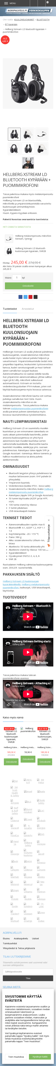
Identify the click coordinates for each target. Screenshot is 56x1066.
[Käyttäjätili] (41, 3)
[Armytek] (15, 802)
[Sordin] (15, 906)
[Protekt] (15, 899)
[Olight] (15, 890)
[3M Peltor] (41, 782)
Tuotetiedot (10, 308)
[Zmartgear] (28, 920)
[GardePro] (28, 835)
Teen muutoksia (16, 1056)
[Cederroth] (15, 820)
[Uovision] (28, 913)
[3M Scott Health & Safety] (15, 795)
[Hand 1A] (15, 844)
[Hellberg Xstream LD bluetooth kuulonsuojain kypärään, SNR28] (9, 251)
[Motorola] (15, 884)
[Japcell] (41, 853)
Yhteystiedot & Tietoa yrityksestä (19, 948)
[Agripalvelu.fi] (29, 11)
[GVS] (41, 834)
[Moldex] (41, 877)
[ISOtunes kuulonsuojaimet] (28, 855)
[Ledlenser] (28, 869)
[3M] (15, 781)
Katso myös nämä (13, 717)
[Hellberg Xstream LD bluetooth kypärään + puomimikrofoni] (28, 83)
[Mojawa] (28, 877)
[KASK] (28, 861)
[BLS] (28, 801)
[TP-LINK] (41, 906)
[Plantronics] (41, 891)
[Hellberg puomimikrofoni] (9, 239)
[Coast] (28, 819)
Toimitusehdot (10, 943)
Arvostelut (28, 308)
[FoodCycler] (15, 835)
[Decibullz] (41, 820)
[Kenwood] (41, 862)
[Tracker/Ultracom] (15, 913)
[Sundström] (28, 906)
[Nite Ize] (41, 884)
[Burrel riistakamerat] (28, 812)
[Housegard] (15, 853)
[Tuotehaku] (34, 3)
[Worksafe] (15, 920)
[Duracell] (15, 827)
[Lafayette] (15, 869)
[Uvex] (41, 912)
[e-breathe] (28, 828)
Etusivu (6, 938)
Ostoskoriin (28, 285)
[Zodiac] (41, 920)
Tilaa (28, 978)
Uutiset (35, 938)
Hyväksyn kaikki (40, 1056)
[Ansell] (28, 791)
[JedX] (14, 861)
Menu (13, 3)
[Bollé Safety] (41, 803)
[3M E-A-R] (28, 782)
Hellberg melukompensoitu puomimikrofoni (31, 490)
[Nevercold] (28, 884)
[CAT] (41, 810)
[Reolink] (28, 899)
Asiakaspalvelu (21, 938)
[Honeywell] (41, 844)
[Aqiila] (41, 791)
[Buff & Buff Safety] (15, 813)
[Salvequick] (41, 899)
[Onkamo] (28, 891)
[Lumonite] (41, 869)
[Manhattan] (15, 877)
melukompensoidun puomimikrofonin (29, 408)
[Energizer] (41, 827)
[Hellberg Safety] (28, 845)
